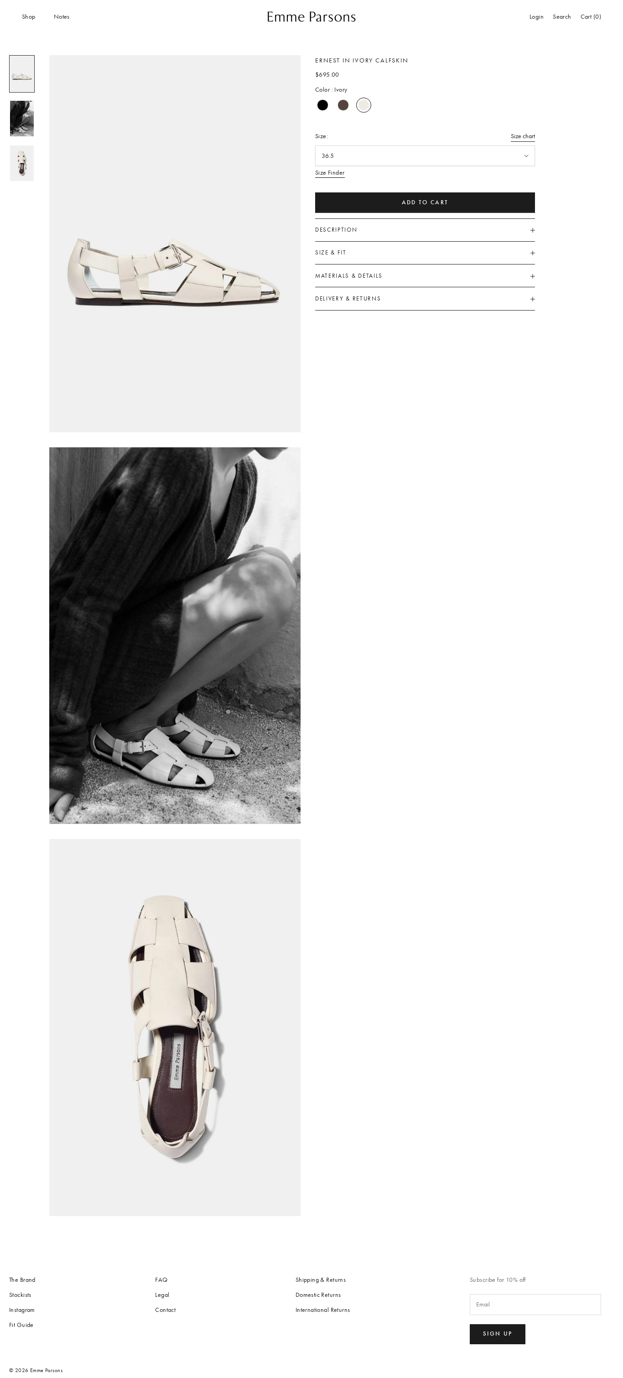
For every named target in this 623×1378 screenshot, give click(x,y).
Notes (62, 17)
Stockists (20, 1295)
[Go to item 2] (22, 118)
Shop (29, 17)
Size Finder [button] (330, 173)
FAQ (161, 1280)
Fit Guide (21, 1325)
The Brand (22, 1280)
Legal (162, 1295)
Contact (165, 1310)
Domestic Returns (318, 1295)
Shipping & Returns (321, 1280)
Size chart (523, 136)
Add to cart (425, 203)
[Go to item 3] (22, 163)
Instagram (22, 1310)
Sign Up (497, 1333)
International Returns (323, 1310)
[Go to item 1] (22, 74)
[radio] (322, 105)
